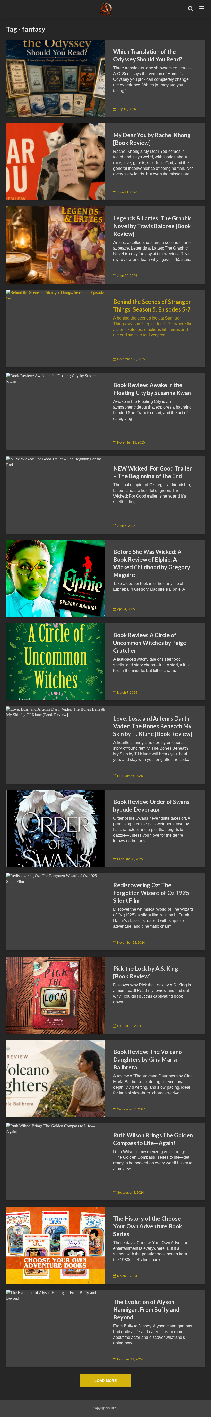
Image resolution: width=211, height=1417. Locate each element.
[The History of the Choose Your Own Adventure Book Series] (56, 1245)
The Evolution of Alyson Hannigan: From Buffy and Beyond (146, 1309)
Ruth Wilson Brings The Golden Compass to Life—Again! (153, 1139)
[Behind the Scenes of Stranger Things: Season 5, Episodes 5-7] (56, 295)
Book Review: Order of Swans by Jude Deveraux (151, 805)
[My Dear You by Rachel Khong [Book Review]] (56, 161)
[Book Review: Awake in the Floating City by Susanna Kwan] (56, 378)
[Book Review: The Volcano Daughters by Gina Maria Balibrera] (56, 1078)
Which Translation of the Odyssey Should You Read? (147, 55)
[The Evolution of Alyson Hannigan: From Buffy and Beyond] (56, 1295)
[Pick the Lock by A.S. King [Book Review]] (56, 995)
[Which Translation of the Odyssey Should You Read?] (56, 78)
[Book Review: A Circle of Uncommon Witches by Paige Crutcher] (56, 661)
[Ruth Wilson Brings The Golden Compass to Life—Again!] (56, 1128)
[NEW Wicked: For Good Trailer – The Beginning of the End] (56, 461)
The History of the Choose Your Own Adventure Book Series (147, 1226)
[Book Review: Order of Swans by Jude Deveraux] (56, 828)
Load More (105, 1381)
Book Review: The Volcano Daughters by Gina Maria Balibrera (147, 1059)
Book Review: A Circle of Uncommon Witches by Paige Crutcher (150, 643)
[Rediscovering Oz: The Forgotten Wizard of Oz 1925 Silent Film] (56, 878)
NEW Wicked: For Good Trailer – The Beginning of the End (152, 472)
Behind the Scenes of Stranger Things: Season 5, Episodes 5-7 (152, 305)
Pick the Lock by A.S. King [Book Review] (145, 972)
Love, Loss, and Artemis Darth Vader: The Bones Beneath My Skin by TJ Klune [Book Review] (152, 726)
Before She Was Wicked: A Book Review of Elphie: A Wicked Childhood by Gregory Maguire (151, 563)
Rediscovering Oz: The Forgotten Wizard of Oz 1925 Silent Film (151, 893)
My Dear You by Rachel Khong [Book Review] (152, 138)
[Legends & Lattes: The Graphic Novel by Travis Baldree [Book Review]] (56, 244)
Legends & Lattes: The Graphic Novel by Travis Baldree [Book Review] (152, 226)
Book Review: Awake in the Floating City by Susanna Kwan (152, 389)
